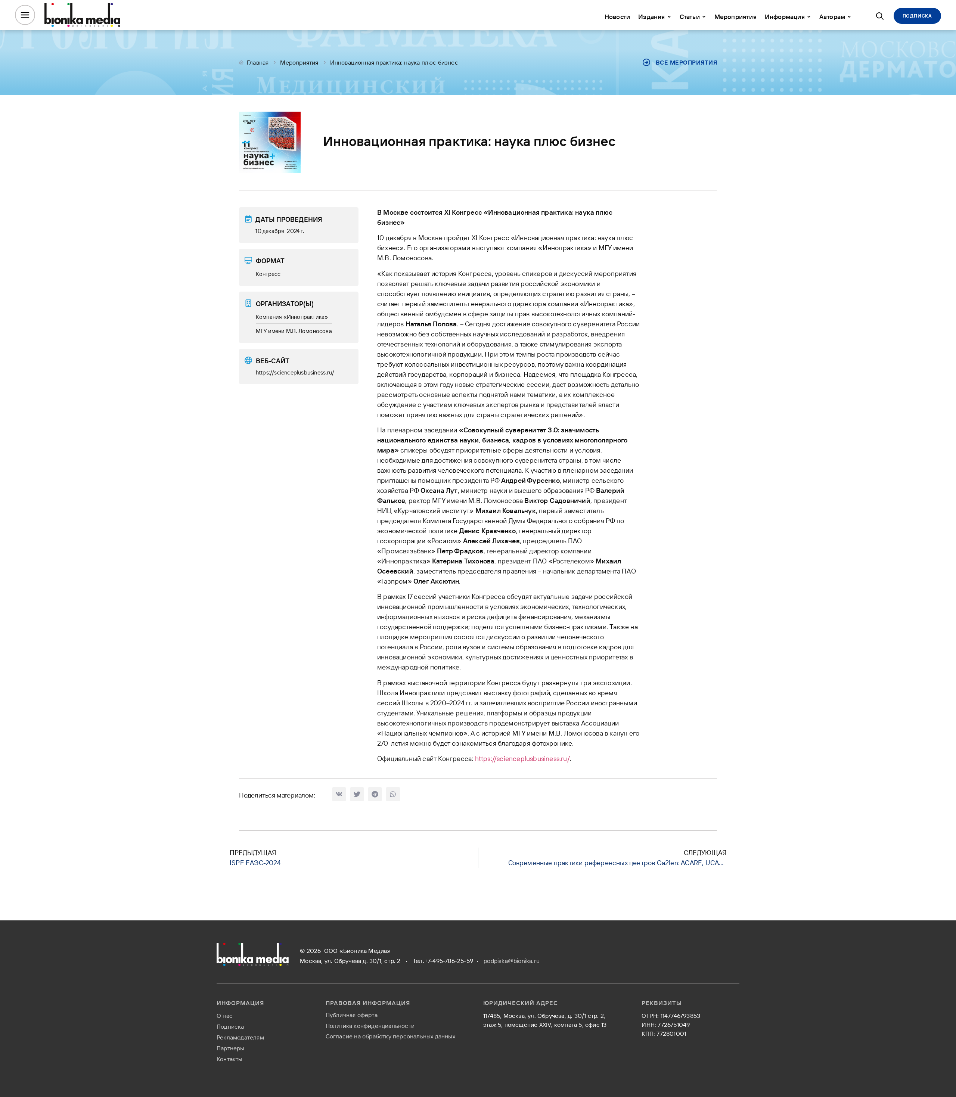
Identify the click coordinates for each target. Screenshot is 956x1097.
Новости (617, 17)
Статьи (690, 17)
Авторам (832, 17)
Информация (785, 17)
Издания (651, 17)
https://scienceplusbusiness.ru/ (522, 758)
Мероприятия (735, 17)
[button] (339, 794)
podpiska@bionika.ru (512, 960)
